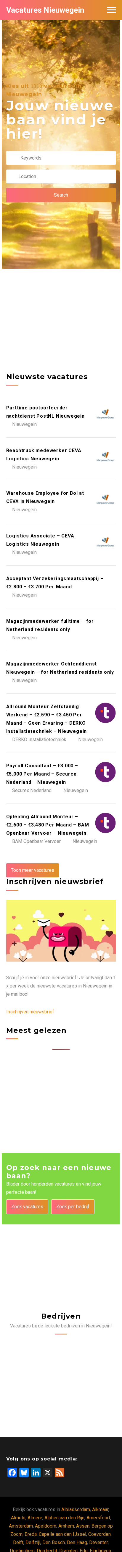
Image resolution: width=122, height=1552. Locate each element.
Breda (31, 1534)
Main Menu (111, 10)
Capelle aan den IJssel (62, 1534)
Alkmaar (100, 1509)
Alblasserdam (75, 1509)
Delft (18, 1542)
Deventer (98, 1542)
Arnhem (66, 1526)
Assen (82, 1526)
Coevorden (99, 1534)
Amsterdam (21, 1526)
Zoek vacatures (27, 1206)
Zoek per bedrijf (72, 1206)
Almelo (18, 1518)
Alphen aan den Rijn (64, 1518)
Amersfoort (98, 1518)
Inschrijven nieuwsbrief (30, 1012)
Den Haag (77, 1542)
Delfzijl (32, 1542)
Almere (35, 1518)
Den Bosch (53, 1542)
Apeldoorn (45, 1526)
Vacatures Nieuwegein (45, 10)
